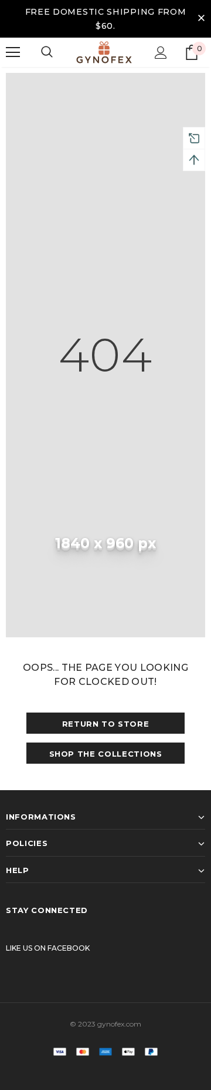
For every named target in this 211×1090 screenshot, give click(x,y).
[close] (201, 19)
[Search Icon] (47, 52)
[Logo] (104, 52)
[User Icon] (161, 52)
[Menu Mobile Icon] (13, 52)
